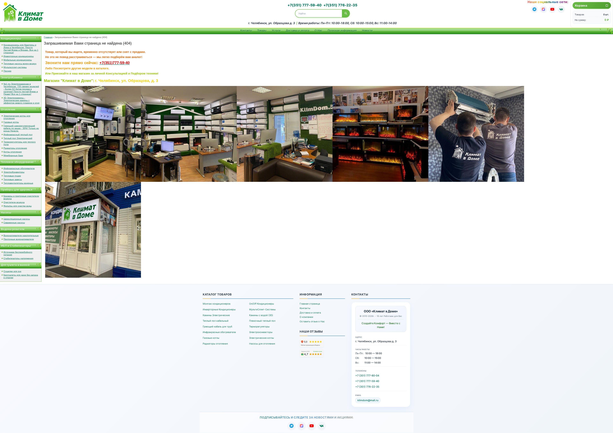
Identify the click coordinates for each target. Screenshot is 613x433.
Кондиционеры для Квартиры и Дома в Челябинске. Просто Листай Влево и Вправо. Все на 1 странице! (21, 49)
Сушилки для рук (12, 271)
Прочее (7, 71)
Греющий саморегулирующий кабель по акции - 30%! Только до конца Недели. (21, 128)
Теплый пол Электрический (18, 138)
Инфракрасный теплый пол (18, 134)
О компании (306, 317)
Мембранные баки (13, 155)
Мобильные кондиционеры (18, 60)
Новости (367, 30)
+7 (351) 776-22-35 (367, 386)
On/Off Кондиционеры (261, 303)
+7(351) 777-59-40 (305, 5)
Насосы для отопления (262, 343)
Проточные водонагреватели (19, 239)
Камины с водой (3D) (261, 315)
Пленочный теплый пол (262, 320)
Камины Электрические (216, 315)
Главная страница (310, 303)
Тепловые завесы (13, 179)
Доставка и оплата (297, 30)
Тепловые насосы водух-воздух (20, 63)
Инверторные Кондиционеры (219, 309)
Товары (261, 30)
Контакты (246, 30)
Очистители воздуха (14, 202)
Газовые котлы (11, 122)
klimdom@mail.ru (367, 400)
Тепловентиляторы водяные (18, 183)
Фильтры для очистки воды (18, 206)
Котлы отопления (13, 152)
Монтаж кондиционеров (216, 303)
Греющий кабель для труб (217, 326)
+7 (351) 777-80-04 (367, 375)
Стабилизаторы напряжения (18, 258)
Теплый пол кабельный (215, 320)
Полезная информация (342, 30)
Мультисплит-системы (15, 67)
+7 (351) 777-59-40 (367, 381)
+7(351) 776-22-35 (340, 5)
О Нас (318, 30)
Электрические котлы (261, 337)
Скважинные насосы (14, 222)
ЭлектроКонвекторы (14, 172)
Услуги (276, 30)
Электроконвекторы (260, 332)
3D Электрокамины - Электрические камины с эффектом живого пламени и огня (21, 100)
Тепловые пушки (12, 175)
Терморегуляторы (259, 326)
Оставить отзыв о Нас (312, 321)
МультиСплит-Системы (262, 309)
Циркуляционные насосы (17, 219)
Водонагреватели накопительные (21, 235)
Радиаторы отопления (15, 148)
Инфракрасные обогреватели (19, 168)
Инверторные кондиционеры (19, 56)
